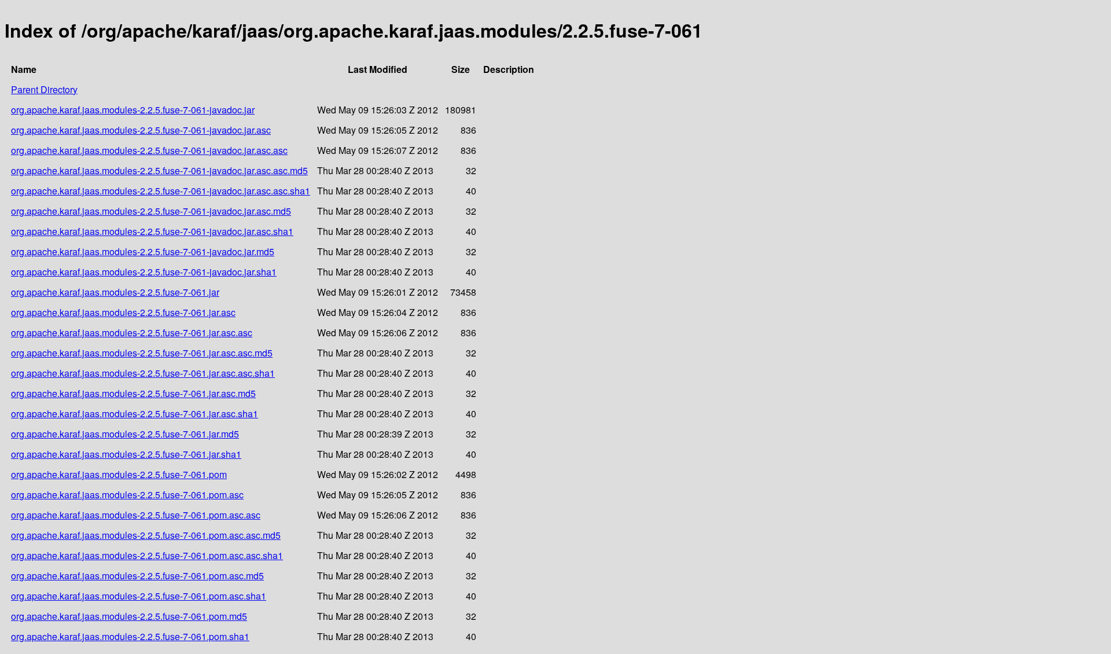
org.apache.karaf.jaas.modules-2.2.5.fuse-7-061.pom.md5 (129, 616)
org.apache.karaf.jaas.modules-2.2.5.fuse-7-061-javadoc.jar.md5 (142, 251)
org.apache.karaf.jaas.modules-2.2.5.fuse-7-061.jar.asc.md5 (133, 393)
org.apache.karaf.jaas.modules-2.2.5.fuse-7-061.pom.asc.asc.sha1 (147, 555)
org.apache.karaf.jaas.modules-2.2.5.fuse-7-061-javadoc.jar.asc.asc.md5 (159, 170)
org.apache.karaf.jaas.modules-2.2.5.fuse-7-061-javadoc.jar (133, 109)
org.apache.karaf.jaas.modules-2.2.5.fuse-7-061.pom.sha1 (130, 636)
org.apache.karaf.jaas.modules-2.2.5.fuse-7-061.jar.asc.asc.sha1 (143, 373)
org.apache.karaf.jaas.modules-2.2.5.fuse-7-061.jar (115, 292)
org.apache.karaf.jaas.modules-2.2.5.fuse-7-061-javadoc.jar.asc (141, 130)
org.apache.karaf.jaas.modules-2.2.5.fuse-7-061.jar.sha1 (126, 454)
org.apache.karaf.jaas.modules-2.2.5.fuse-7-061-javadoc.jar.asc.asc (149, 150)
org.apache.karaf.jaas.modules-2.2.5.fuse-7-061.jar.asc (123, 312)
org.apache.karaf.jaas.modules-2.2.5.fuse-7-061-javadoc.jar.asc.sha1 (152, 231)
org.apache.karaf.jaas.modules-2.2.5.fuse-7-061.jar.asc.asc (131, 332)
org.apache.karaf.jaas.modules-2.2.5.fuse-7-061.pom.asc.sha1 (138, 595)
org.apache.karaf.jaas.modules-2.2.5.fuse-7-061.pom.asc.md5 (137, 575)
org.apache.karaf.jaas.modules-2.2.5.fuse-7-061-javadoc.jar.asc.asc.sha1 (160, 190)
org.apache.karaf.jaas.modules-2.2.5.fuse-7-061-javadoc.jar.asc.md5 (151, 211)
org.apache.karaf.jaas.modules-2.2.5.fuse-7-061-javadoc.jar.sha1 (144, 271)
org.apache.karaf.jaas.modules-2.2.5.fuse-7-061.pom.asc (127, 494)
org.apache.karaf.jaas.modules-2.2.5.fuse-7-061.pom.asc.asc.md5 (146, 535)
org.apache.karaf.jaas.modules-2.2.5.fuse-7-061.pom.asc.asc (135, 514)
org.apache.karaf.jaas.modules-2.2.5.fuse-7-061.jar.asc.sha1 (134, 413)
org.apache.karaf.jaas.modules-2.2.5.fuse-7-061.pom (119, 474)
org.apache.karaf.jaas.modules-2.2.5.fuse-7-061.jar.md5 (125, 433)
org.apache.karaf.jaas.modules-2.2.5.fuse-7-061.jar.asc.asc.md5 (142, 352)
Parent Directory (44, 89)
